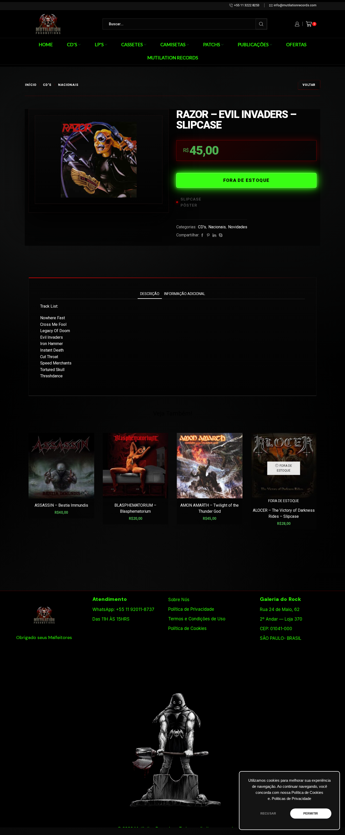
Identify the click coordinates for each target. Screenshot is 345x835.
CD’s (72, 44)
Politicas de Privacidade (291, 799)
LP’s (99, 44)
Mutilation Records (172, 57)
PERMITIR (310, 813)
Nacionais (68, 85)
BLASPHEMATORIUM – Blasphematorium (135, 508)
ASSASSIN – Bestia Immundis (61, 505)
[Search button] (261, 24)
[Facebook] (202, 235)
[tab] (150, 294)
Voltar (309, 85)
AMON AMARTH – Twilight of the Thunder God (209, 508)
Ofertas (296, 44)
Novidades (237, 227)
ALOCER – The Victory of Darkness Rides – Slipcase (284, 513)
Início (30, 85)
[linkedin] (214, 235)
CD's (47, 85)
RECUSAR (268, 813)
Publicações (253, 44)
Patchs (211, 44)
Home (46, 44)
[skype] (220, 235)
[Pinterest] (208, 235)
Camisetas (172, 44)
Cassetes (132, 44)
